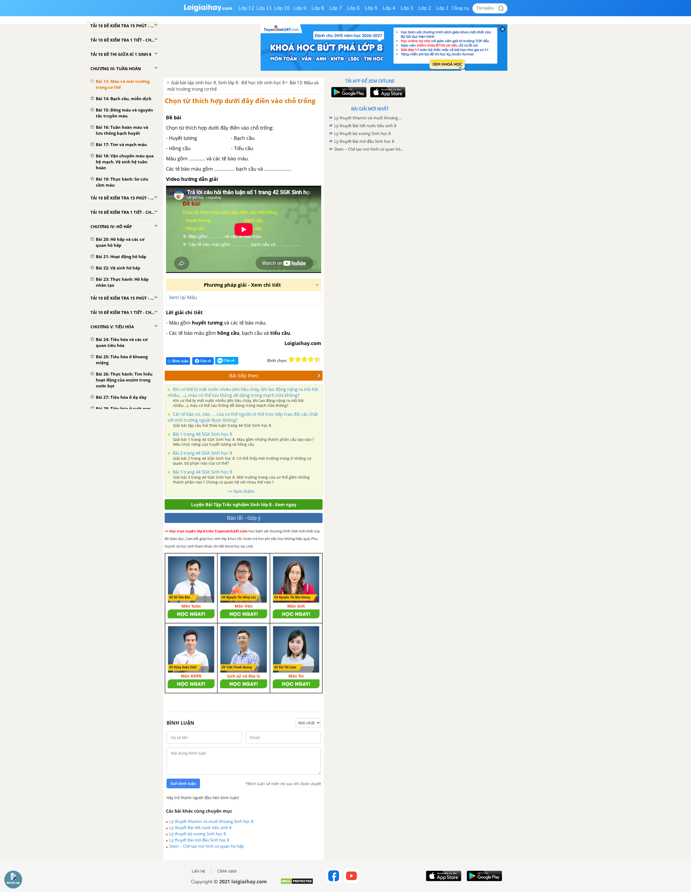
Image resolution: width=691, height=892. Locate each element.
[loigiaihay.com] (208, 10)
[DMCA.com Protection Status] (296, 883)
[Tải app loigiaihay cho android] (348, 92)
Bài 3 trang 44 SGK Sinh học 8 (202, 472)
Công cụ (460, 8)
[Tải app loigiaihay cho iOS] (387, 92)
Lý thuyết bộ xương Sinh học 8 (197, 833)
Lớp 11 (264, 8)
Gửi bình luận (183, 783)
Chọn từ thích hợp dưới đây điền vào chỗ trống (240, 100)
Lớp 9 (300, 8)
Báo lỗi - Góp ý (243, 518)
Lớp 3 (407, 8)
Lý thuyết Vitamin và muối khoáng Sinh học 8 (211, 821)
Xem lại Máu (183, 297)
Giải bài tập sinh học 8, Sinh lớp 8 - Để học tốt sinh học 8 (228, 83)
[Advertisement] (369, 239)
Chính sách (227, 871)
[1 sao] (291, 359)
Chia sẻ (205, 361)
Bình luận (180, 361)
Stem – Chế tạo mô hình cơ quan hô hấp (206, 846)
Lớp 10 (282, 8)
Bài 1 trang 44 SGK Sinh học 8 (202, 434)
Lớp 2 (424, 8)
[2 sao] (298, 359)
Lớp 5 (371, 8)
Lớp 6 (353, 8)
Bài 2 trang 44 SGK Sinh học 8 (202, 453)
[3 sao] (304, 359)
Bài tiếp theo (243, 375)
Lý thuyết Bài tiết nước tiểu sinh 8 (200, 827)
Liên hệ (198, 871)
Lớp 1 (442, 8)
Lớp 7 (335, 8)
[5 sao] (317, 359)
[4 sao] (311, 359)
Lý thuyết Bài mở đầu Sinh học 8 (199, 840)
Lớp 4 (389, 8)
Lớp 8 (317, 8)
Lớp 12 (246, 8)
